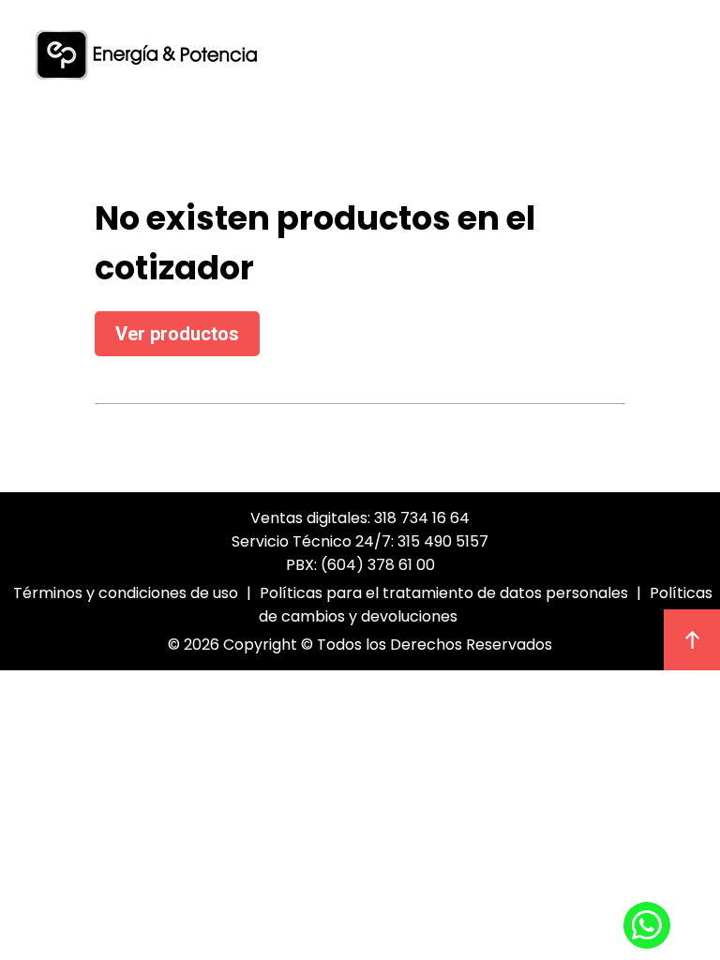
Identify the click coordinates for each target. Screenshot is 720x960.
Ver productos (177, 333)
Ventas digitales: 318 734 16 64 (360, 518)
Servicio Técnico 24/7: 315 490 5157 (360, 541)
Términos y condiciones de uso (125, 593)
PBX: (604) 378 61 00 (360, 565)
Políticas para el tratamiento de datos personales (444, 593)
